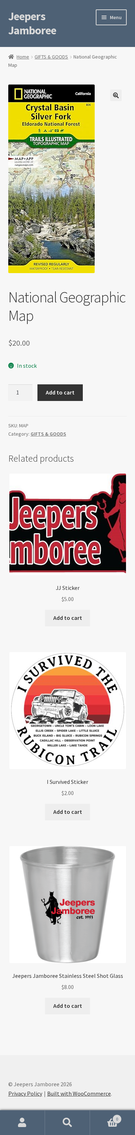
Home (23, 56)
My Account (22, 1122)
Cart (104, 1116)
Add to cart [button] (67, 617)
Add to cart (60, 392)
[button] (116, 95)
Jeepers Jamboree (32, 23)
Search (67, 1122)
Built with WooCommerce (79, 1093)
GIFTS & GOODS (51, 56)
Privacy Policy (25, 1093)
